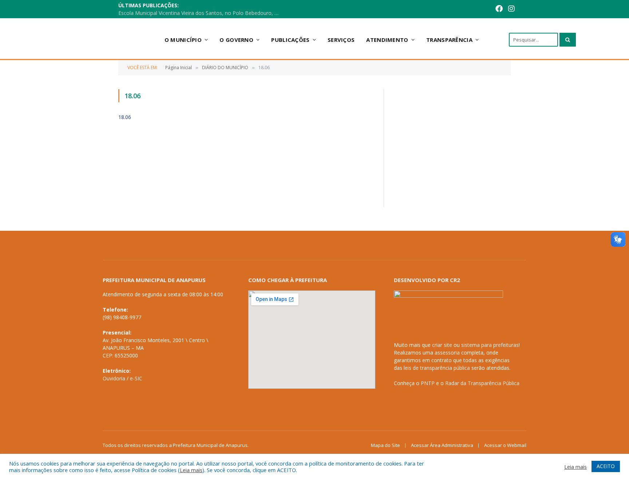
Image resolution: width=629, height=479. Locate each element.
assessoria (447, 352)
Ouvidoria (114, 378)
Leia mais (191, 470)
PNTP (428, 383)
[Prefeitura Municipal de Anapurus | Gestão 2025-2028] (96, 39)
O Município (183, 39)
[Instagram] (511, 9)
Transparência (449, 39)
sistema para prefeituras (490, 344)
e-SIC (136, 378)
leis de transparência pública (437, 367)
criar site (442, 344)
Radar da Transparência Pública (482, 383)
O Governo (236, 39)
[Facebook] (499, 9)
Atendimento (387, 39)
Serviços (341, 39)
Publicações (290, 39)
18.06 (124, 117)
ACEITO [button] (606, 466)
